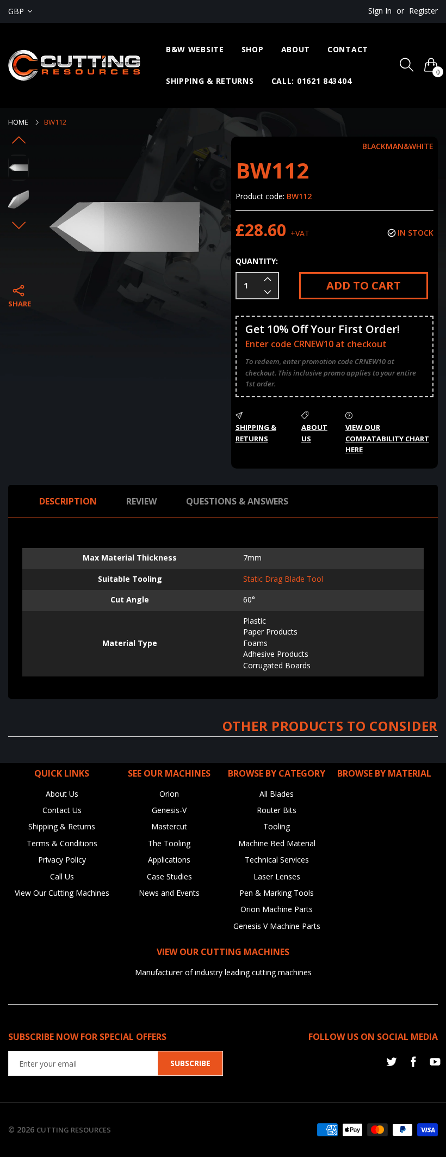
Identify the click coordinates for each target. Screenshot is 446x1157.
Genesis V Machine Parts (276, 926)
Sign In (380, 10)
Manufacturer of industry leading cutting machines (223, 972)
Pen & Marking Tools (276, 893)
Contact (347, 49)
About (296, 49)
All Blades (276, 794)
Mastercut (169, 826)
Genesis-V (169, 810)
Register (423, 10)
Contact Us (62, 810)
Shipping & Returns (210, 81)
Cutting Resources (73, 1130)
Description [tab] (68, 501)
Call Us (62, 876)
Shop (252, 49)
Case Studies (169, 876)
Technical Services (277, 859)
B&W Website (195, 49)
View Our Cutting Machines (62, 893)
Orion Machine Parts (276, 909)
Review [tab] (141, 501)
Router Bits (276, 810)
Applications (169, 859)
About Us (62, 794)
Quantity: (257, 261)
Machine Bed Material (276, 843)
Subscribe (190, 1063)
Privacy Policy (62, 859)
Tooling (276, 826)
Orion (169, 794)
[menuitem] (195, 49)
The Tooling (169, 843)
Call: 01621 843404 (311, 81)
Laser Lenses (276, 876)
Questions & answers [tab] (237, 501)
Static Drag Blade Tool (283, 579)
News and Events (169, 893)
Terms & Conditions (62, 843)
